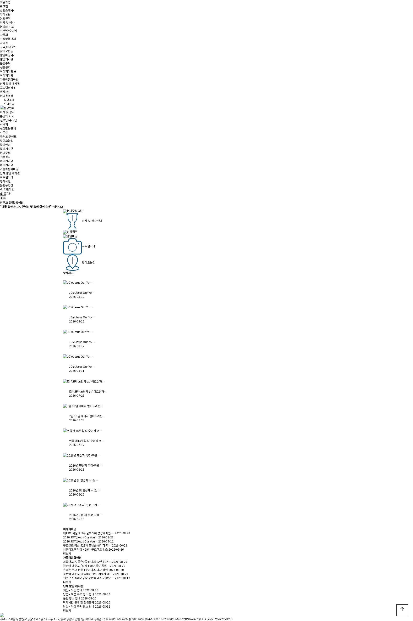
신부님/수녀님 (8, 30)
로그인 (7, 193)
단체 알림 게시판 (10, 83)
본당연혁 (5, 18)
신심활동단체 (8, 39)
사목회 (4, 35)
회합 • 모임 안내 (72, 590)
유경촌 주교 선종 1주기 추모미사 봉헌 (85, 570)
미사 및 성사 (7, 22)
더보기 (67, 553)
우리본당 (5, 14)
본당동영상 (6, 96)
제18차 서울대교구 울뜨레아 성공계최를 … (88, 533)
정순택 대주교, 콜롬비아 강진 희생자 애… (87, 574)
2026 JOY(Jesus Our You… (80, 537)
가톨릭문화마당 (9, 79)
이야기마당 (7, 71)
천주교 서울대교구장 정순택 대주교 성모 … (88, 578)
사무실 (4, 43)
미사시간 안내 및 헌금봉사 (78, 602)
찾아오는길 (6, 51)
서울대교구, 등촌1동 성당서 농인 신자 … (87, 561)
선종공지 (5, 67)
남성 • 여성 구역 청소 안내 (78, 594)
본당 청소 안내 (71, 598)
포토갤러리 (7, 87)
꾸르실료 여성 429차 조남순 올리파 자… (87, 545)
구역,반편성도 (8, 47)
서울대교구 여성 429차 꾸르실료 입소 (85, 549)
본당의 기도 (7, 26)
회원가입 (5, 2)
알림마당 (5, 55)
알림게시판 (6, 59)
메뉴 (3, 198)
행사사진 (5, 92)
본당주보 (5, 63)
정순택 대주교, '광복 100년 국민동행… (86, 566)
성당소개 (5, 10)
